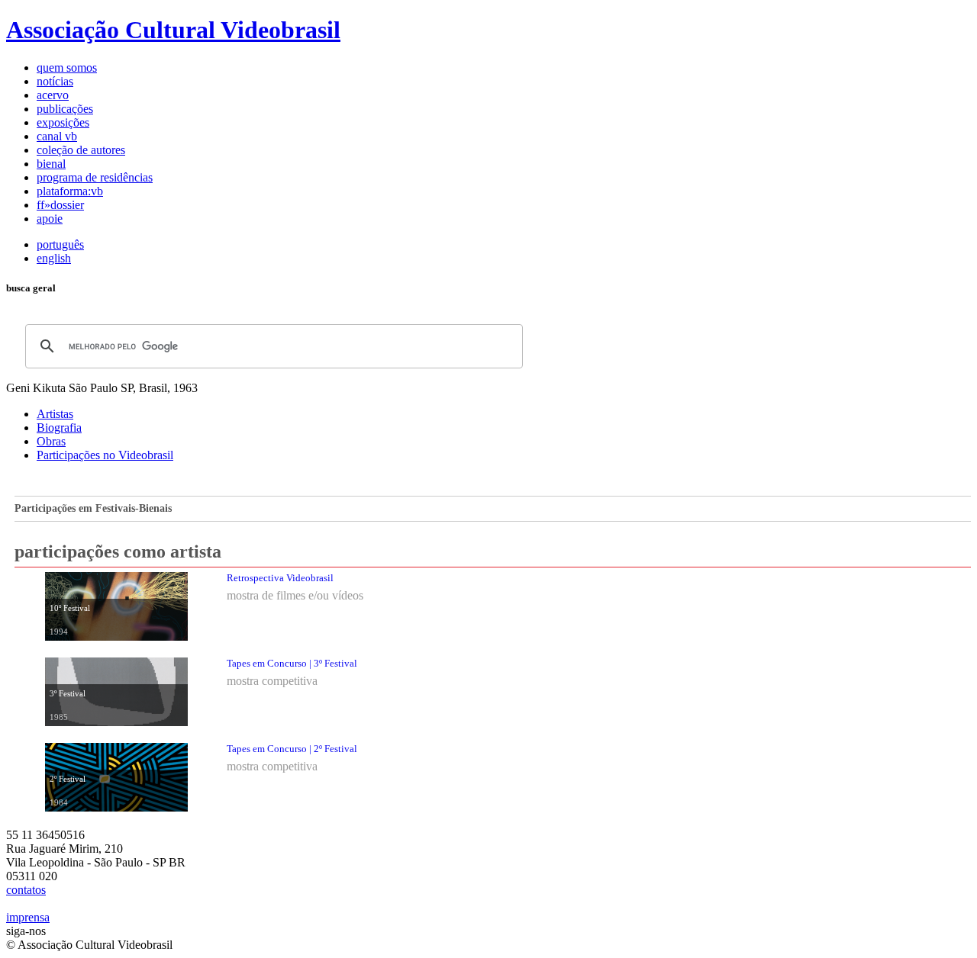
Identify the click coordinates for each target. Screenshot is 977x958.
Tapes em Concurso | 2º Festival (292, 748)
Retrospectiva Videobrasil (280, 577)
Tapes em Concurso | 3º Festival (292, 663)
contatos (26, 889)
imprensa (28, 917)
